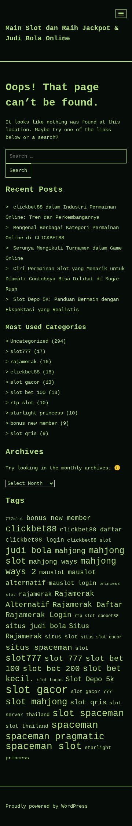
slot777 (20, 351)
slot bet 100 (27, 392)
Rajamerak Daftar (87, 605)
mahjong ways (53, 561)
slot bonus (50, 680)
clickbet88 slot (89, 540)
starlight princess (36, 413)
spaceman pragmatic (55, 736)
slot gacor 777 (91, 691)
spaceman (74, 725)
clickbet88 (25, 372)
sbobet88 (108, 616)
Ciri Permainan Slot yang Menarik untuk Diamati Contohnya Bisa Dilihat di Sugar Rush (65, 279)
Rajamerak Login (39, 615)
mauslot (52, 572)
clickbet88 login (35, 540)
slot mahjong (36, 702)
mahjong (70, 551)
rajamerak (23, 362)
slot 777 (63, 658)
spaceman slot (44, 746)
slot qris (23, 433)
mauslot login (72, 583)
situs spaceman (39, 647)
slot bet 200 (51, 668)
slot (81, 648)
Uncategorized (29, 341)
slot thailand (27, 726)
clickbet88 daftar (91, 530)
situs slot (61, 637)
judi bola (29, 551)
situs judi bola (36, 626)
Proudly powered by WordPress (47, 806)
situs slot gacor (101, 637)
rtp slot (22, 403)
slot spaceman (88, 713)
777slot (14, 519)
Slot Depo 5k (90, 679)
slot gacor (25, 382)
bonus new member (33, 423)
